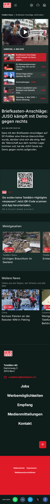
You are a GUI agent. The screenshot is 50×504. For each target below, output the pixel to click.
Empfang (25, 405)
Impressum (32, 468)
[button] (22, 499)
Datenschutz (19, 468)
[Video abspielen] (25, 32)
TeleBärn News (7, 15)
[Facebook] (45, 499)
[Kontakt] (44, 5)
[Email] (30, 499)
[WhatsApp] (15, 499)
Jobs (25, 386)
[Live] (31, 5)
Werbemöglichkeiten (25, 395)
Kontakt (25, 423)
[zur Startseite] (7, 5)
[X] (37, 499)
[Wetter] (38, 5)
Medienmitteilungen (25, 414)
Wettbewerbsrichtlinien (25, 472)
